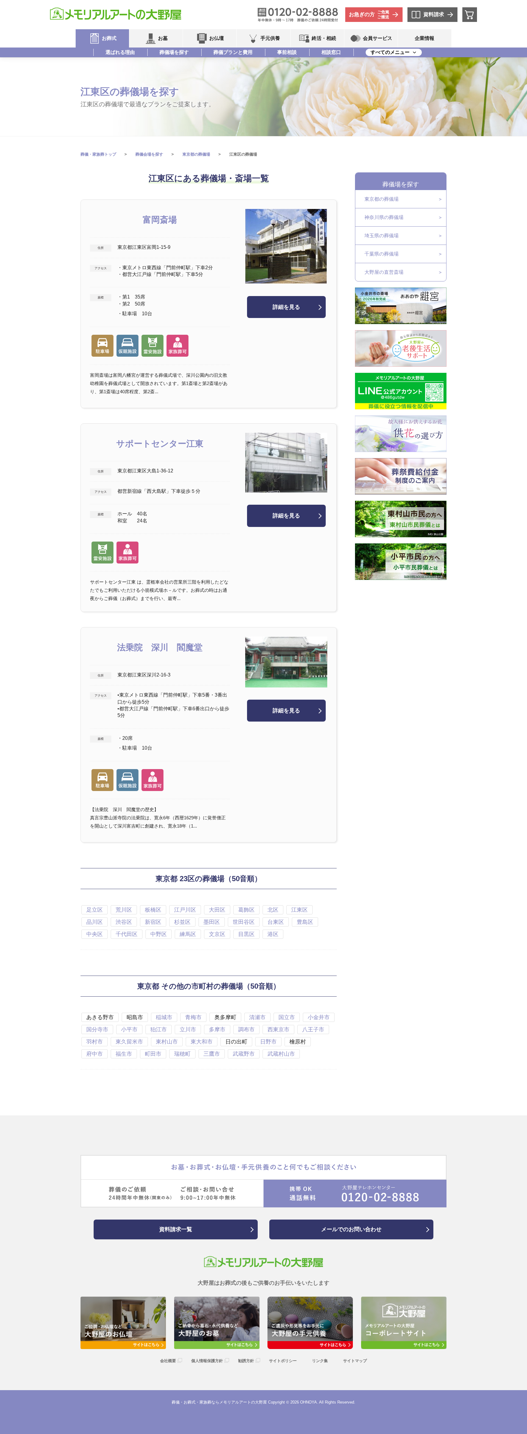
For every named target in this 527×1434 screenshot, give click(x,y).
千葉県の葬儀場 (381, 253)
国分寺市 (97, 1029)
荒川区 (124, 910)
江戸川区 (185, 910)
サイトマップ (355, 1360)
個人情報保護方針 (207, 1360)
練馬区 (188, 934)
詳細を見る (286, 307)
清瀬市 (257, 1017)
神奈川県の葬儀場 (383, 217)
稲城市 (164, 1017)
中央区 (94, 934)
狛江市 (158, 1029)
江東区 (299, 910)
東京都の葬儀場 (381, 199)
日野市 (268, 1041)
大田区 (217, 910)
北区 (272, 910)
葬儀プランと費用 (233, 52)
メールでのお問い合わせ (351, 1229)
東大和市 (202, 1041)
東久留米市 (129, 1041)
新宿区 (153, 922)
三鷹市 (211, 1054)
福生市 (124, 1054)
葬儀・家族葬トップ (98, 154)
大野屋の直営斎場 (383, 272)
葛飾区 (246, 910)
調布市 (246, 1029)
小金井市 (319, 1017)
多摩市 (217, 1029)
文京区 (217, 934)
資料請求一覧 (175, 1229)
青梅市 (193, 1017)
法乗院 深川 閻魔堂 (160, 647)
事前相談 (287, 52)
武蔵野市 (244, 1054)
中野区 (158, 934)
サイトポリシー (283, 1360)
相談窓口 (331, 52)
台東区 (275, 922)
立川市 (188, 1029)
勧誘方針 (246, 1360)
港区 (272, 934)
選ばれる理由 (120, 52)
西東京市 (278, 1029)
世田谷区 (244, 922)
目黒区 (246, 934)
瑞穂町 (182, 1054)
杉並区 (182, 922)
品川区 (94, 922)
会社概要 (168, 1360)
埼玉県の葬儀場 (381, 235)
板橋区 (153, 910)
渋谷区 (124, 922)
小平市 (129, 1029)
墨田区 (211, 922)
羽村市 (94, 1041)
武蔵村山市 (281, 1054)
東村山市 (167, 1041)
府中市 (94, 1054)
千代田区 (127, 934)
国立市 (286, 1017)
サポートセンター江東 (159, 443)
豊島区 (305, 922)
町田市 (153, 1054)
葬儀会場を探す (149, 154)
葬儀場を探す (174, 52)
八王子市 (313, 1029)
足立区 (94, 910)
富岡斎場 (160, 219)
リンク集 (320, 1360)
